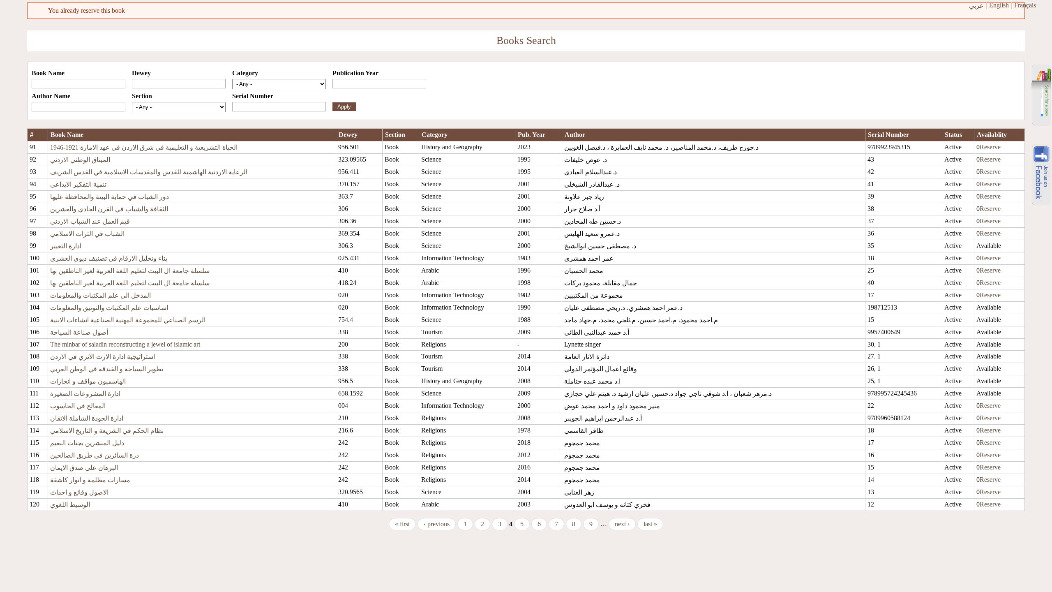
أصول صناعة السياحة (79, 332)
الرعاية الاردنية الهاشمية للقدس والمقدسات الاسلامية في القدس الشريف (148, 172)
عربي (976, 5)
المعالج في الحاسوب (78, 405)
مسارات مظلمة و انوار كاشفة (90, 479)
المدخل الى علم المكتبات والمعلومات (100, 295)
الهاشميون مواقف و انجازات (88, 381)
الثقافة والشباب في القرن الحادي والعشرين (109, 209)
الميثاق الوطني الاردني (80, 159)
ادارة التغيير (65, 246)
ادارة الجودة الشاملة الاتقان (86, 418)
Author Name (51, 95)
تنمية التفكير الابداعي (78, 184)
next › (622, 523)
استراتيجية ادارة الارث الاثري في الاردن (102, 356)
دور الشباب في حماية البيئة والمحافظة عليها (109, 196)
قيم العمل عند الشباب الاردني (90, 221)
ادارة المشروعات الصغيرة (85, 393)
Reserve (990, 146)
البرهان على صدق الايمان (84, 467)
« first (402, 523)
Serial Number (252, 95)
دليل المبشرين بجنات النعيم (87, 442)
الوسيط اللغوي (70, 504)
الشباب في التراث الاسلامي (87, 233)
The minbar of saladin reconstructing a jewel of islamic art (125, 344)
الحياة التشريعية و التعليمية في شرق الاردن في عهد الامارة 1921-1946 (144, 147)
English (999, 5)
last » (650, 523)
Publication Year (355, 72)
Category (245, 72)
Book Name (48, 72)
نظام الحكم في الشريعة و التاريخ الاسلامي (107, 430)
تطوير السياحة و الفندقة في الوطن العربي (106, 368)
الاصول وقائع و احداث (79, 492)
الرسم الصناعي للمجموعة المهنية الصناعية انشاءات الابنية (127, 320)
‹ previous (437, 523)
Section (142, 95)
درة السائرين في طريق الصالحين (94, 455)
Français (1025, 5)
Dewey (141, 72)
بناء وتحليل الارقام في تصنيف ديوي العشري (108, 258)
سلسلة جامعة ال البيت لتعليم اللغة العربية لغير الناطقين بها (130, 270)
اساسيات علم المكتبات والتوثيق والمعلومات (109, 307)
